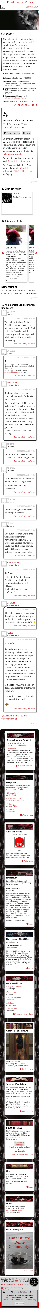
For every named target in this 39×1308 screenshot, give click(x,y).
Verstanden (19, 1304)
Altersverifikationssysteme (15, 98)
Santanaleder (13, 562)
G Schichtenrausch (16, 800)
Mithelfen (29, 1270)
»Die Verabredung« (13, 798)
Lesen (30, 924)
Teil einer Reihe (27, 101)
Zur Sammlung (27, 1069)
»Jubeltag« (10, 1003)
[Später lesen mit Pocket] (29, 105)
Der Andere (11, 748)
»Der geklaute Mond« (14, 986)
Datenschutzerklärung (27, 1299)
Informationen (27, 1111)
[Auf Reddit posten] (25, 105)
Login (30, 2)
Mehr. (18, 85)
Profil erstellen (16, 2)
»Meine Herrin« (12, 804)
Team (5, 1284)
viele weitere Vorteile (12, 154)
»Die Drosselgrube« (13, 997)
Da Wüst (32, 73)
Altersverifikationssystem (14, 372)
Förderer (25, 1284)
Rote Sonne (12, 382)
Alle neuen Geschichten (24, 1014)
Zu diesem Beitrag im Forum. (25, 344)
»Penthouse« (11, 992)
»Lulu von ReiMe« (12, 1008)
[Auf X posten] (22, 105)
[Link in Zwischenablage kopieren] (15, 105)
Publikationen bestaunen (23, 1154)
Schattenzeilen (32, 6)
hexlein (10, 633)
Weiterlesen (28, 861)
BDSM (17, 1281)
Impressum (7, 1288)
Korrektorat (14, 1284)
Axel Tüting (13, 806)
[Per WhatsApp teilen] (32, 105)
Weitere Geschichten (26, 766)
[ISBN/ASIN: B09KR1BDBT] (19, 1145)
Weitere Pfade (27, 815)
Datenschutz (17, 1288)
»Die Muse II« (11, 793)
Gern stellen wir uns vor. (19, 161)
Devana (12, 811)
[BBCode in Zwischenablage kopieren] (36, 105)
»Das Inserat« (11, 809)
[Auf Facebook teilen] (18, 105)
